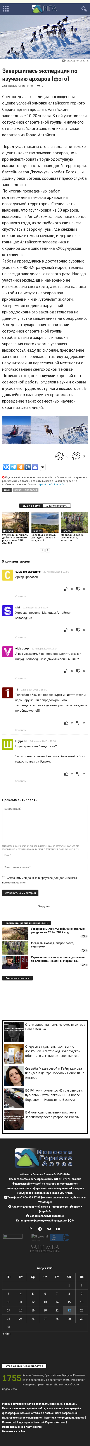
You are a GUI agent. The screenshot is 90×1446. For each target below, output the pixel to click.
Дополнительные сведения (47, 1216)
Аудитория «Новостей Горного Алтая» (41, 1422)
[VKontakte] (49, 1229)
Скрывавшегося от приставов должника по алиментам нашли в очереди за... (58, 959)
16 (81, 1302)
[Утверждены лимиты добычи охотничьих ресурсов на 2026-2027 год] (15, 522)
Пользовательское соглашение (22, 1417)
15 (69, 1302)
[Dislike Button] (76, 456)
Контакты (8, 1422)
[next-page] (47, 550)
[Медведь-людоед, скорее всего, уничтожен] (74, 522)
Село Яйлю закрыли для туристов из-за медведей (43, 537)
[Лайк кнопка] (59, 456)
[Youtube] (58, 1229)
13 (45, 1302)
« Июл (6, 1333)
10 (8, 1302)
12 (33, 1302)
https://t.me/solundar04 (50, 484)
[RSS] (32, 1229)
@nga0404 (45, 1211)
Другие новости (57, 505)
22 (69, 1310)
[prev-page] (42, 550)
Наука (17, 490)
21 (57, 1310)
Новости (8, 530)
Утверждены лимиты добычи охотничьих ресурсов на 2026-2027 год (15, 538)
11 (20, 1302)
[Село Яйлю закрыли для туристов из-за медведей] (45, 522)
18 (20, 1310)
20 (45, 1310)
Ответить (20, 596)
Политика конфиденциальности (64, 1417)
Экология (31, 490)
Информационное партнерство (22, 1426)
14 (57, 1302)
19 (33, 1310)
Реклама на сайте (13, 1431)
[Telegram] (40, 1229)
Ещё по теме (31, 505)
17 (8, 1310)
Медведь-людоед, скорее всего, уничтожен (72, 537)
